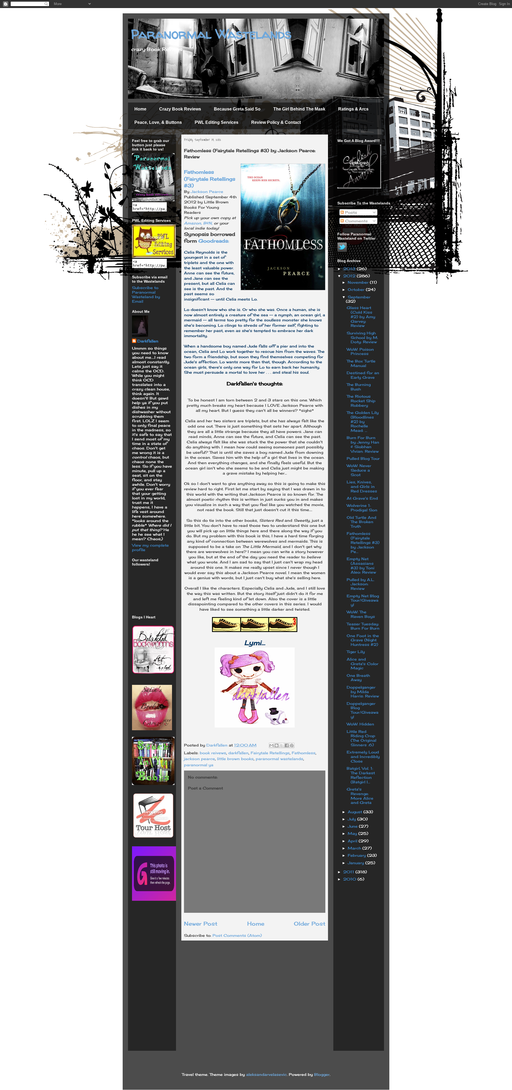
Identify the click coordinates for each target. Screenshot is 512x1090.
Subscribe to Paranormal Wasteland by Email (146, 294)
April (353, 841)
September (359, 297)
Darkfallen (147, 341)
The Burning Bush (359, 386)
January (356, 862)
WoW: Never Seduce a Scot (359, 470)
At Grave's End (362, 498)
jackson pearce (199, 758)
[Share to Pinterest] (291, 745)
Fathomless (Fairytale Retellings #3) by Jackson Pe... (363, 542)
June (353, 826)
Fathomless (303, 753)
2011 (349, 872)
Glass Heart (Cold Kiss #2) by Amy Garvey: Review (361, 316)
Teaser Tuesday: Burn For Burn (363, 626)
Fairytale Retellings (270, 753)
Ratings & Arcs (353, 109)
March (355, 848)
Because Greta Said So (237, 109)
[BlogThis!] (276, 745)
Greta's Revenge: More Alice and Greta (360, 796)
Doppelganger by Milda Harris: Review (363, 691)
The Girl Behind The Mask (299, 109)
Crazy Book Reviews (180, 109)
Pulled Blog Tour (363, 458)
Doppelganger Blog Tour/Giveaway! (362, 710)
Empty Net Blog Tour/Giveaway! (363, 600)
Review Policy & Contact (276, 122)
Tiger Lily (356, 651)
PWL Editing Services (216, 122)
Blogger (322, 1074)
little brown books (235, 758)
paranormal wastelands (279, 758)
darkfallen (238, 753)
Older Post (309, 924)
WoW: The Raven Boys (361, 614)
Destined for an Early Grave (363, 375)
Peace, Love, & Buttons (158, 122)
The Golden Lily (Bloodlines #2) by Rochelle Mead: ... (363, 421)
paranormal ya (198, 765)
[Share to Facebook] (286, 745)
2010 (350, 879)
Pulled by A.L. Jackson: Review (360, 584)
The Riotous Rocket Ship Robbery (361, 401)
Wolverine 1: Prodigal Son (362, 507)
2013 (350, 268)
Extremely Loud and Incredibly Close (363, 756)
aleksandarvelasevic (266, 1074)
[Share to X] (281, 745)
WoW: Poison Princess (360, 351)
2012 (350, 276)
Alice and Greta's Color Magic (362, 663)
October (357, 289)
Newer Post (200, 924)
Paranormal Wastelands (211, 34)
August (355, 811)
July (352, 819)
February (357, 855)
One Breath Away (358, 677)
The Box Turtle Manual (361, 363)
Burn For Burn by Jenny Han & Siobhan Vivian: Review (363, 444)
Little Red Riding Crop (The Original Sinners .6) (361, 738)
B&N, (208, 223)
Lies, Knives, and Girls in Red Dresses (362, 486)
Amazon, (193, 223)
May (353, 833)
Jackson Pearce (207, 191)
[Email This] (271, 745)
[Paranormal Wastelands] (153, 200)
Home (140, 109)
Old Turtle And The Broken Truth (361, 522)
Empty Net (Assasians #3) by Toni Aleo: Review (361, 565)
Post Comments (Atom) (237, 935)
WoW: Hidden (360, 724)
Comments (356, 221)
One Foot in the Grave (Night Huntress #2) (363, 640)
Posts (350, 212)
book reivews (213, 753)
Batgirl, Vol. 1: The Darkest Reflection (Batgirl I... (361, 775)
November (359, 282)
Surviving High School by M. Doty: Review (362, 337)
